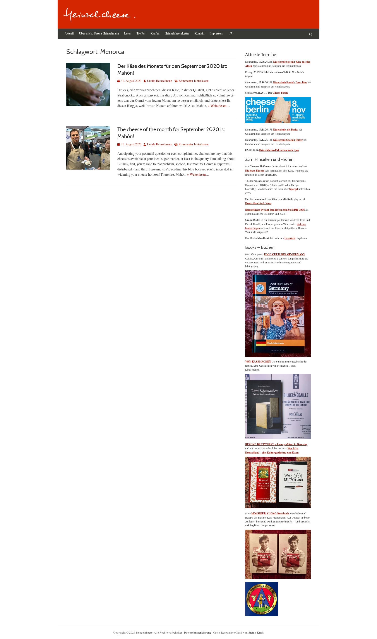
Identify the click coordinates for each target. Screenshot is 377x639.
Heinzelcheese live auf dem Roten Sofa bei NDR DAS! (275, 209)
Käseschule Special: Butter (288, 140)
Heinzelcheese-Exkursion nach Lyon (279, 150)
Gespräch (289, 238)
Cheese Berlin (280, 92)
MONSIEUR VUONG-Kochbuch (270, 513)
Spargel (293, 189)
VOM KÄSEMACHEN (258, 361)
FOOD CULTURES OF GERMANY (284, 254)
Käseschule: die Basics (285, 129)
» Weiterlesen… (219, 105)
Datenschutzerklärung (197, 632)
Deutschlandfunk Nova (258, 203)
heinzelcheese (144, 632)
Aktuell (69, 33)
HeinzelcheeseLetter (177, 33)
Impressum (216, 33)
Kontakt (199, 33)
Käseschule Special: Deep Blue (290, 82)
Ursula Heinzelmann (159, 81)
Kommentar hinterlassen (194, 81)
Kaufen (155, 33)
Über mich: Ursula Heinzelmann (99, 33)
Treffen (141, 33)
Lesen (127, 33)
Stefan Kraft (256, 632)
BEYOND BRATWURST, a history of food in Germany (276, 444)
